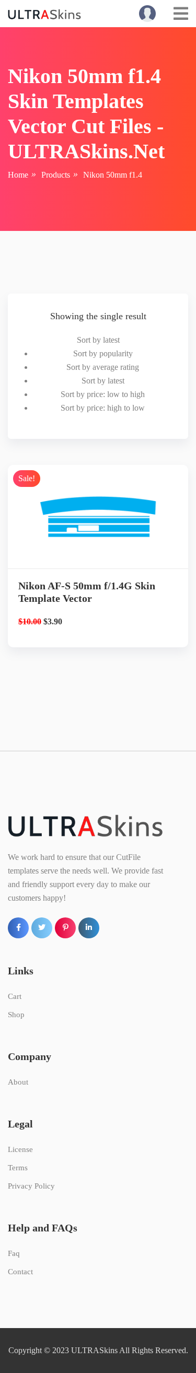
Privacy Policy (31, 1186)
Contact (20, 1271)
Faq (14, 1253)
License (20, 1149)
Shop (16, 1014)
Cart (14, 996)
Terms (18, 1167)
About (18, 1082)
